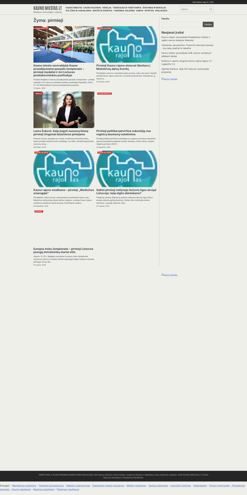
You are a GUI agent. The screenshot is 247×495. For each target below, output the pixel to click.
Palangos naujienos (68, 489)
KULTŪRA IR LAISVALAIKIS (78, 10)
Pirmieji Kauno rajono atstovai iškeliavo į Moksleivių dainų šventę (123, 67)
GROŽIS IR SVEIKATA (102, 10)
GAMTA (139, 10)
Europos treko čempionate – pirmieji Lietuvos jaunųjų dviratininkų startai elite (63, 250)
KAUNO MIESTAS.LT (47, 8)
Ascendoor (116, 477)
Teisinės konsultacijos (51, 485)
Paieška (165, 18)
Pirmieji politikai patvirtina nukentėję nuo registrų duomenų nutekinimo (123, 132)
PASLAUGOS (161, 10)
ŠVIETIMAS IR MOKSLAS (154, 7)
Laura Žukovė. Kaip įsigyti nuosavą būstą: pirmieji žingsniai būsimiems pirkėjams (61, 132)
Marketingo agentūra (24, 485)
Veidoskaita (200, 485)
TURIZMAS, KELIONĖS (124, 10)
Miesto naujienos (136, 485)
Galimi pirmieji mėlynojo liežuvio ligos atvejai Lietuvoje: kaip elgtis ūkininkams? (126, 191)
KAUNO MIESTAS (74, 7)
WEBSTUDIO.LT (45, 475)
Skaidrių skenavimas (78, 485)
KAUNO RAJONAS (92, 7)
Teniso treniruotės (219, 485)
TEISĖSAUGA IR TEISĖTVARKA (127, 7)
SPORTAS (149, 10)
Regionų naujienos (43, 489)
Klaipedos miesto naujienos (108, 485)
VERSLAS (106, 7)
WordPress (138, 477)
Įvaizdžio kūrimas (180, 485)
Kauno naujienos (21, 489)
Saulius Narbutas (158, 485)
